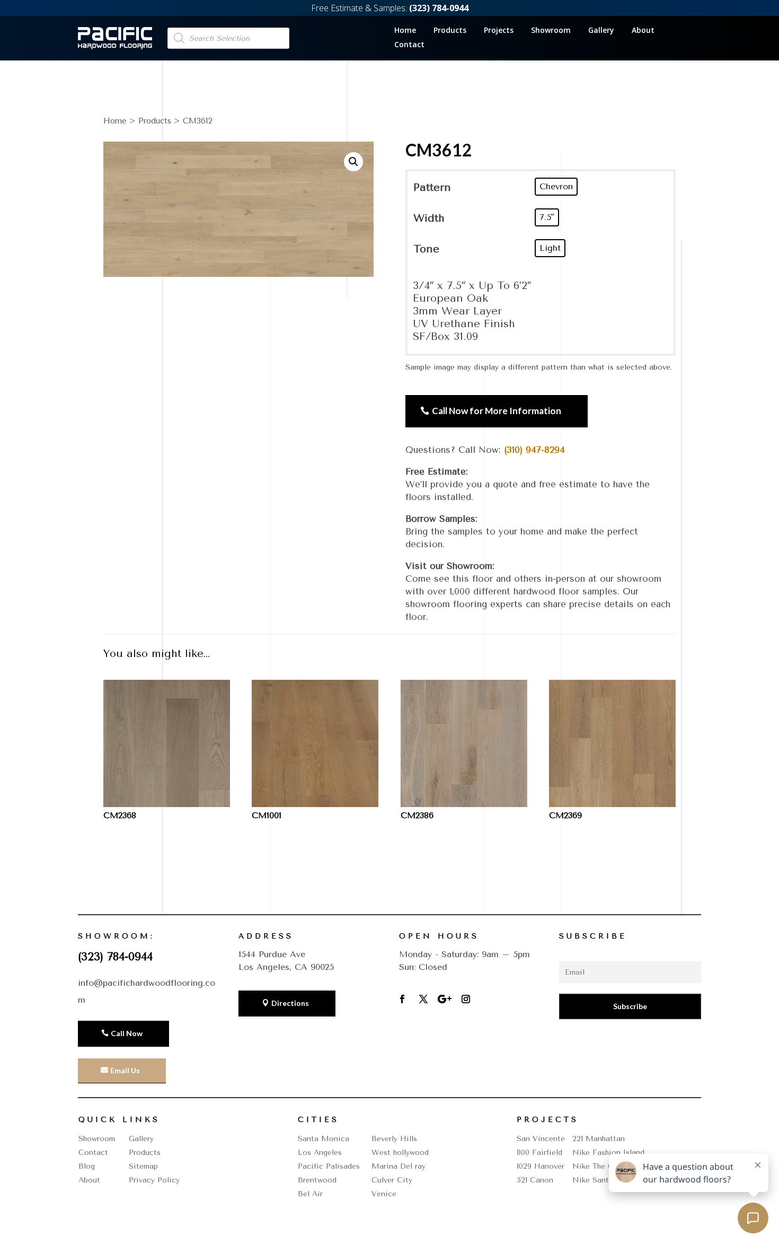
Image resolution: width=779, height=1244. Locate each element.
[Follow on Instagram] (465, 999)
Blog (86, 1166)
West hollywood (400, 1152)
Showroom (551, 31)
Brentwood (317, 1180)
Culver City (391, 1180)
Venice (383, 1193)
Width (429, 218)
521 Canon (535, 1180)
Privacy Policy (154, 1180)
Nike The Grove (600, 1166)
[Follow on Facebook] (402, 999)
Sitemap (143, 1166)
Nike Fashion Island (608, 1152)
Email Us (125, 1070)
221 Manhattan (598, 1138)
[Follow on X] (423, 999)
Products (449, 31)
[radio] (556, 187)
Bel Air (310, 1193)
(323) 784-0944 (115, 956)
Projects (499, 31)
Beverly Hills (394, 1138)
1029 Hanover (540, 1166)
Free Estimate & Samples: (389, 8)
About (643, 31)
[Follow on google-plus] (444, 999)
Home (405, 31)
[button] (353, 161)
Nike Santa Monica (608, 1180)
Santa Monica (323, 1138)
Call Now (127, 1033)
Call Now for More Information (496, 410)
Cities (318, 1119)
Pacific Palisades (329, 1166)
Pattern (432, 187)
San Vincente (541, 1138)
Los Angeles (320, 1152)
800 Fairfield (539, 1152)
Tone (426, 249)
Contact (409, 45)
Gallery (601, 31)
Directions (290, 1003)
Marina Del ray (398, 1166)
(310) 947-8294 (534, 449)
